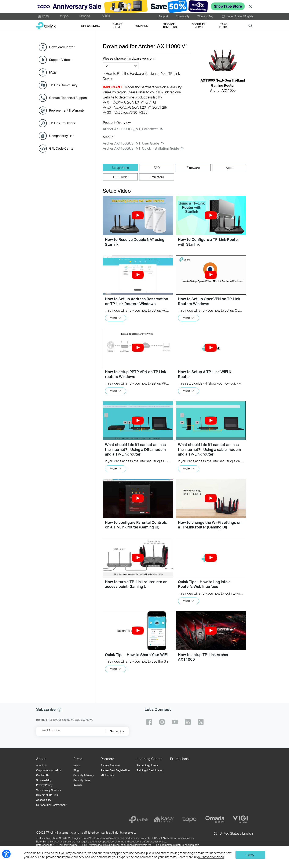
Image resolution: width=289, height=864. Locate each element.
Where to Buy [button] (205, 16)
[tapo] (189, 819)
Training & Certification (150, 770)
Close (250, 6)
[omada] (214, 819)
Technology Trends (147, 765)
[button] (138, 215)
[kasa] (164, 819)
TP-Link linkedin (188, 722)
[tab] (120, 167)
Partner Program (110, 765)
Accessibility (43, 799)
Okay (250, 855)
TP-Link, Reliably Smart (46, 24)
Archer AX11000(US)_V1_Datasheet (130, 129)
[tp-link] (138, 819)
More (113, 317)
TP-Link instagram (162, 722)
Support (163, 16)
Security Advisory (83, 775)
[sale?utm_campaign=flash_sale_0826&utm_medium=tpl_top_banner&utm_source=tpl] (144, 6)
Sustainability (44, 780)
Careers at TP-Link (47, 795)
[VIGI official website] (105, 16)
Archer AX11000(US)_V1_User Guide (131, 143)
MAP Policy (107, 775)
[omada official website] (85, 16)
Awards (77, 785)
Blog (76, 770)
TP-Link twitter (200, 722)
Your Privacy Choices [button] (48, 790)
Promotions (179, 758)
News (76, 765)
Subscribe (117, 731)
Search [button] (250, 25)
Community (182, 16)
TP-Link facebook (149, 722)
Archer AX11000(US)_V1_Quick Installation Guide (141, 148)
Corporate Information (49, 770)
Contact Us (42, 775)
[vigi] (240, 819)
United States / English (239, 16)
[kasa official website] (43, 16)
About (41, 758)
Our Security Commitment (51, 805)
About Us (41, 765)
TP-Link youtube (175, 722)
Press (77, 758)
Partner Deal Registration (115, 770)
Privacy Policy (44, 785)
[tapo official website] (64, 16)
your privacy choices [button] (210, 857)
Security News (81, 780)
